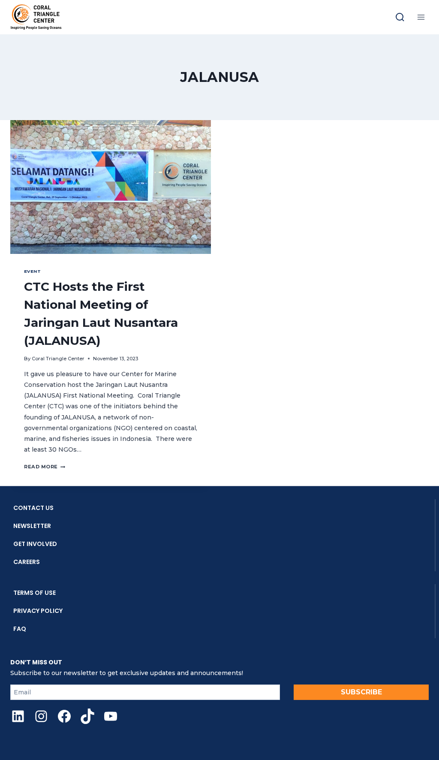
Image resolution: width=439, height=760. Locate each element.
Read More (44, 467)
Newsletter (32, 526)
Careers (26, 562)
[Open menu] (421, 17)
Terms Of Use (34, 592)
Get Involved (35, 544)
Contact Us (33, 508)
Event (32, 271)
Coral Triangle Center (58, 359)
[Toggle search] (400, 17)
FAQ (19, 628)
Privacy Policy (38, 610)
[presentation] (110, 187)
